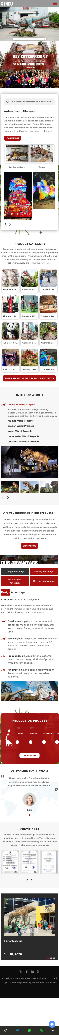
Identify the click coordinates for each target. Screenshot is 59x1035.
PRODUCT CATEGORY (29, 244)
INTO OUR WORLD (29, 395)
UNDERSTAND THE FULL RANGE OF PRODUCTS (29, 378)
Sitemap (25, 982)
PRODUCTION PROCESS (29, 720)
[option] (29, 64)
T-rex (42, 167)
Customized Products (14, 369)
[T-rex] (42, 154)
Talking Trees (29, 369)
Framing (33, 733)
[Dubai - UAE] (29, 487)
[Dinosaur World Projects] (29, 462)
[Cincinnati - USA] (10, 487)
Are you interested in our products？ (29, 512)
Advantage (13, 592)
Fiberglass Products (13, 316)
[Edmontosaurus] (29, 917)
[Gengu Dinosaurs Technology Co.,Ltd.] (7, 3)
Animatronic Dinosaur (20, 111)
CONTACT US (29, 546)
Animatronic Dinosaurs (33, 289)
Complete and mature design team (21, 599)
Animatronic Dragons (33, 342)
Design (20, 733)
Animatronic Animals (13, 342)
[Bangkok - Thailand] (49, 487)
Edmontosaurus (13, 941)
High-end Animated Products (18, 289)
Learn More (12, 138)
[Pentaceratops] (17, 154)
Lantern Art (48, 369)
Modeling (47, 733)
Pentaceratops (17, 167)
